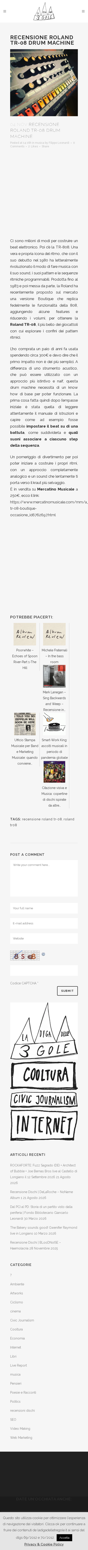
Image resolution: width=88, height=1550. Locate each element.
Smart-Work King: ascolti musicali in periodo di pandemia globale (54, 748)
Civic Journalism (22, 1320)
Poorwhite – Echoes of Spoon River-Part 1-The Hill (24, 659)
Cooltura (16, 1329)
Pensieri (15, 1383)
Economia (17, 1338)
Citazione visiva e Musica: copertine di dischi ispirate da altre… (54, 796)
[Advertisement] (44, 194)
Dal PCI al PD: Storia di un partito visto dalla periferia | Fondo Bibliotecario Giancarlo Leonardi (41, 1212)
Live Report (18, 1365)
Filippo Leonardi (59, 142)
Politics (15, 1401)
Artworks (16, 1293)
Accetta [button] (64, 1537)
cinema (15, 1311)
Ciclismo (16, 1302)
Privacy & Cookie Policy (44, 1544)
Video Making (20, 1428)
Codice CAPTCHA (23, 983)
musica (39, 142)
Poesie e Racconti (23, 1392)
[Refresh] (43, 953)
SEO (13, 1419)
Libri (13, 1356)
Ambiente (17, 1284)
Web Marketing (21, 1437)
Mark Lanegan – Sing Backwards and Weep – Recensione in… (54, 701)
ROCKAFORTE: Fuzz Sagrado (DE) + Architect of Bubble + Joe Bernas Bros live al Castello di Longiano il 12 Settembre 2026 (43, 1171)
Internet (15, 1347)
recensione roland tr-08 (42, 819)
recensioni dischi (22, 1410)
